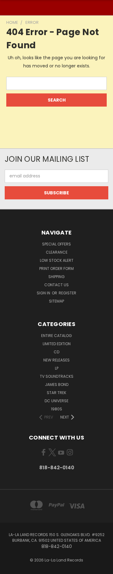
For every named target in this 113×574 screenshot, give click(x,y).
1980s (56, 409)
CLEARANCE (56, 252)
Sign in (44, 293)
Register (67, 293)
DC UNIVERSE (56, 400)
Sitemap (56, 301)
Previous (9, 567)
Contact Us (56, 284)
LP (56, 368)
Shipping (56, 276)
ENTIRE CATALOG (56, 335)
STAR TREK (56, 392)
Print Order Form (56, 268)
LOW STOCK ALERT (56, 260)
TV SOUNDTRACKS (56, 376)
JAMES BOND (56, 384)
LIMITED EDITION (57, 343)
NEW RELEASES (56, 360)
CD (56, 352)
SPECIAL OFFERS (56, 244)
